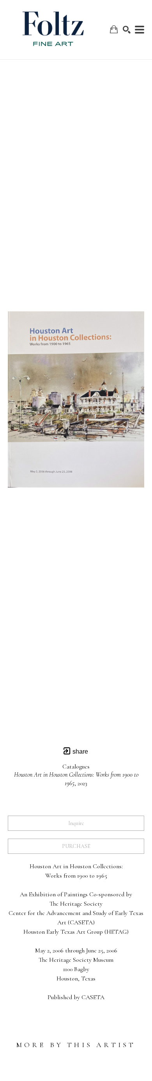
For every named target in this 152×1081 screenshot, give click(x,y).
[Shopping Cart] (114, 29)
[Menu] (139, 30)
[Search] (127, 30)
